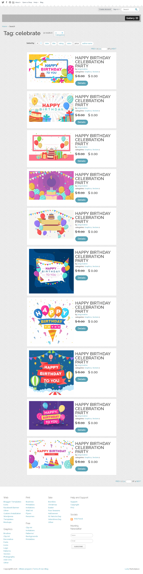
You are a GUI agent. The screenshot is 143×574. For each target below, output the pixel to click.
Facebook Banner (11, 508)
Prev (93, 49)
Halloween (53, 513)
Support (74, 502)
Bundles (52, 502)
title (53, 43)
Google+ (13, 2)
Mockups (7, 522)
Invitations (30, 508)
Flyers (28, 513)
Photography (9, 557)
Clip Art (6, 536)
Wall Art (29, 510)
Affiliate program (25, 569)
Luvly (127, 569)
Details (81, 83)
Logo (5, 548)
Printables (30, 505)
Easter (51, 508)
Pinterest (10, 2)
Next (114, 49)
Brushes (7, 533)
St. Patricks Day (54, 516)
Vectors (95, 72)
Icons (5, 505)
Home (4, 26)
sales (69, 43)
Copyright (75, 505)
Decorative (8, 539)
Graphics (88, 72)
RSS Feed (78, 519)
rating (61, 43)
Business (30, 502)
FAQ (72, 508)
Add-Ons (7, 560)
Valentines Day (54, 519)
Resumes (30, 516)
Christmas (52, 505)
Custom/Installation (12, 513)
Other (6, 510)
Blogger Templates (12, 502)
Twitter (2, 2)
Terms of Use (38, 569)
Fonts (5, 542)
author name (87, 43)
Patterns (7, 551)
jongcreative (83, 69)
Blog (46, 569)
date (47, 43)
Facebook (6, 2)
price (77, 43)
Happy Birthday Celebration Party (92, 61)
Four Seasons (54, 510)
